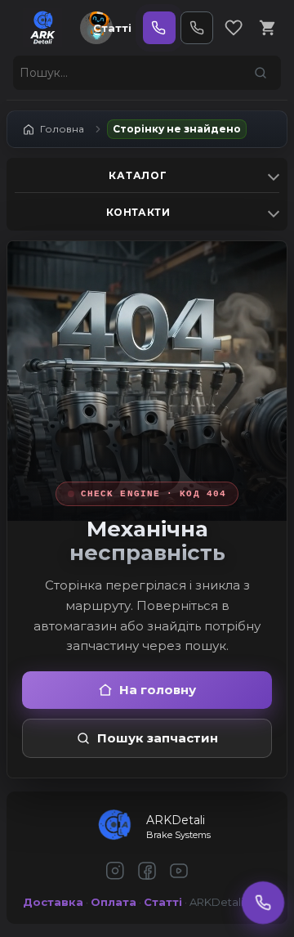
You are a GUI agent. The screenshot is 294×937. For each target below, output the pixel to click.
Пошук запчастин (157, 738)
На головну (157, 689)
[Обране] (233, 27)
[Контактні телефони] (196, 27)
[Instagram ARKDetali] (115, 872)
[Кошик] (267, 27)
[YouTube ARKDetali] (179, 872)
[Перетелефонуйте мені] (263, 903)
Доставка (53, 901)
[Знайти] (260, 73)
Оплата (113, 901)
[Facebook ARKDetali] (147, 872)
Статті (112, 27)
